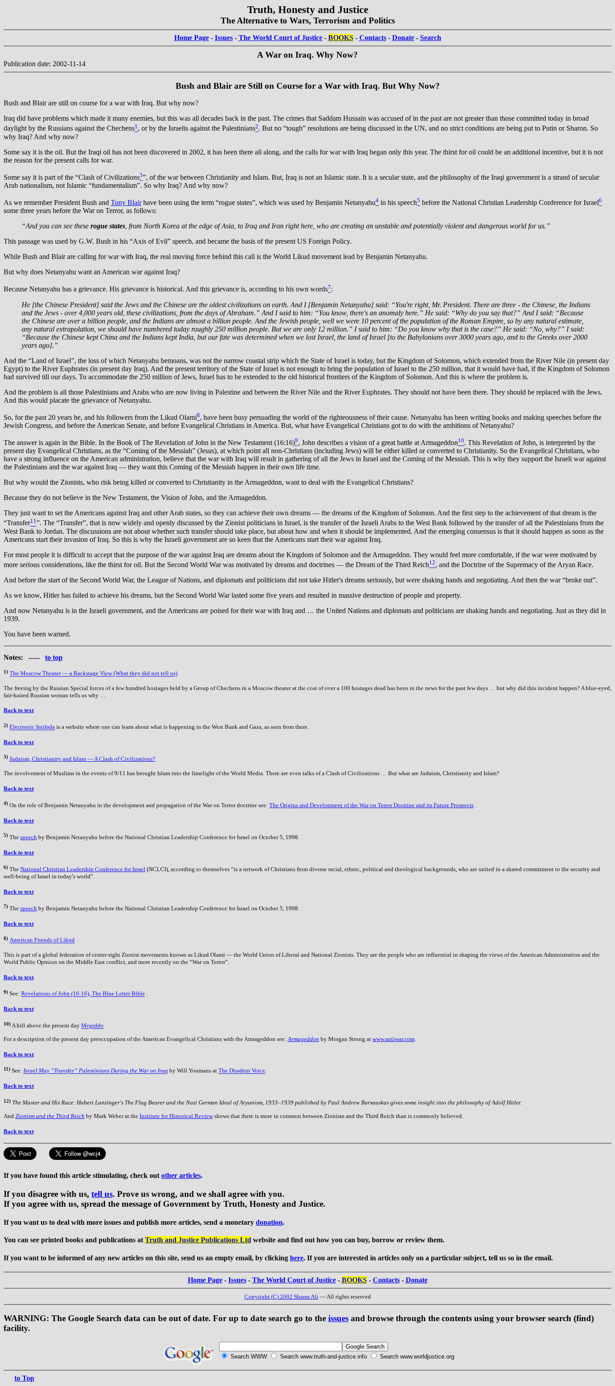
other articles (181, 1175)
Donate (403, 37)
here (296, 1258)
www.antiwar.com (393, 1039)
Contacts (372, 37)
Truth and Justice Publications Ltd (198, 1240)
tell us (102, 1194)
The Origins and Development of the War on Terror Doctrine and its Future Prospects (371, 805)
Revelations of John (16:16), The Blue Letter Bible (83, 994)
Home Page (191, 37)
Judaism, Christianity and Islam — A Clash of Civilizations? (82, 758)
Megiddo (92, 1025)
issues (338, 1318)
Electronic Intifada (32, 727)
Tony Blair (126, 202)
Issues (224, 37)
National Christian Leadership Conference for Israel (82, 869)
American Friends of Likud (42, 940)
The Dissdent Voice (241, 1071)
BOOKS (340, 37)
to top (54, 657)
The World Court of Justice (280, 37)
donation (269, 1222)
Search (430, 37)
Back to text (19, 710)
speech (28, 837)
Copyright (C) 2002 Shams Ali (281, 1296)
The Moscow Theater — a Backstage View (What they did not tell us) (93, 673)
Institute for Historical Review (176, 1116)
